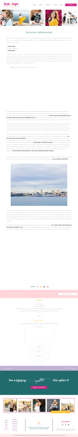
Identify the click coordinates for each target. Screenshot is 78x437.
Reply (39, 316)
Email (39, 351)
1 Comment (39, 300)
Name (39, 346)
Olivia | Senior (8, 368)
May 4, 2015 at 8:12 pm (39, 306)
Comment (39, 326)
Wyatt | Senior (70, 368)
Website (39, 356)
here (29, 40)
